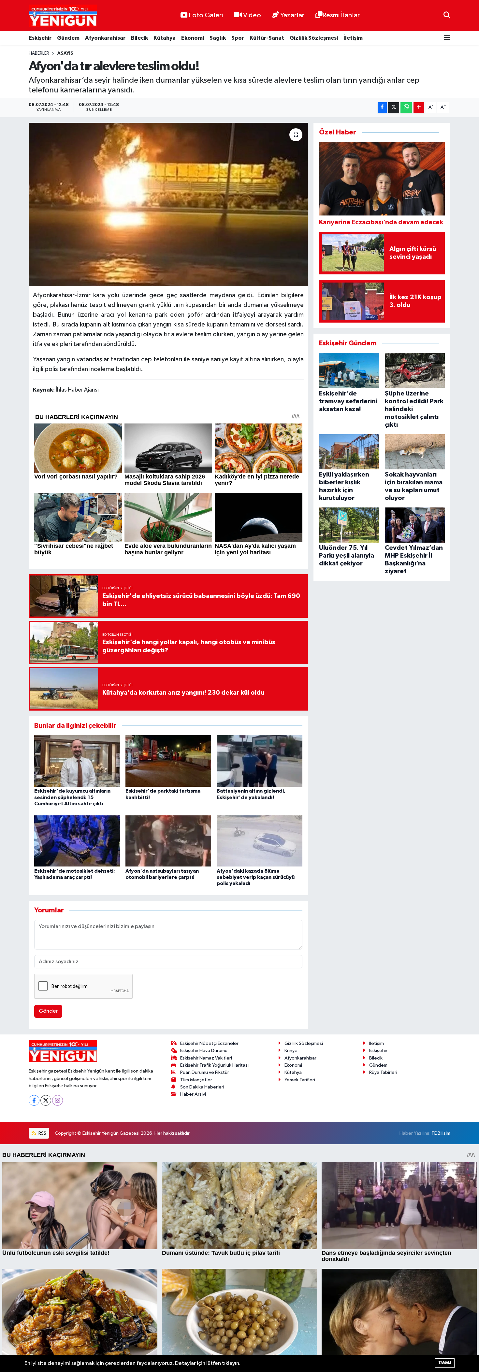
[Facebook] (34, 1100)
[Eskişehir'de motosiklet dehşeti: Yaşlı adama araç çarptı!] (77, 840)
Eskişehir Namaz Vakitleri (206, 1058)
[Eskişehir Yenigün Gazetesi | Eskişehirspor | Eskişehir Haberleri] (63, 16)
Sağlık (218, 38)
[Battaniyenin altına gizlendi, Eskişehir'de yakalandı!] (259, 761)
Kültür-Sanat (267, 38)
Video (252, 15)
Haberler (39, 53)
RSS (41, 1133)
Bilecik (139, 38)
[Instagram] (57, 1100)
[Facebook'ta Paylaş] (382, 107)
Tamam (444, 1363)
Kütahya (164, 38)
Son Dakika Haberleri (202, 1087)
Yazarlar (292, 15)
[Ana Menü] (447, 38)
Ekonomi (192, 38)
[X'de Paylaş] (393, 107)
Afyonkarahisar (105, 38)
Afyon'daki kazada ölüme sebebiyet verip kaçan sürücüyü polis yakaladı (256, 877)
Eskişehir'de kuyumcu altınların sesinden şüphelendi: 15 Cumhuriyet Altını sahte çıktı (72, 797)
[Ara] (446, 15)
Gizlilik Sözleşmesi (314, 38)
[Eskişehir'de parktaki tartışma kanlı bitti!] (168, 761)
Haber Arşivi (193, 1094)
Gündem (68, 38)
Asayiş (65, 53)
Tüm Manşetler (196, 1079)
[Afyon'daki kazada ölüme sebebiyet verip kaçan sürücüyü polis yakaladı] (259, 840)
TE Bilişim (440, 1133)
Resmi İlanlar (341, 15)
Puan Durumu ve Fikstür (204, 1072)
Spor (237, 38)
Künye (291, 1050)
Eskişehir (40, 38)
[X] (45, 1100)
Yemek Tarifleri (299, 1079)
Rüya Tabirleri (383, 1072)
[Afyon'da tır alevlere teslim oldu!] (168, 204)
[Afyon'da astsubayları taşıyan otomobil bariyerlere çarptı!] (168, 840)
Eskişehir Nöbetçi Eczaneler (209, 1043)
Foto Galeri (206, 15)
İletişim (353, 38)
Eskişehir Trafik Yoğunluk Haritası (214, 1065)
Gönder (48, 1011)
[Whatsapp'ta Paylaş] (406, 107)
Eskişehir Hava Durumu (203, 1050)
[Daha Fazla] (419, 107)
